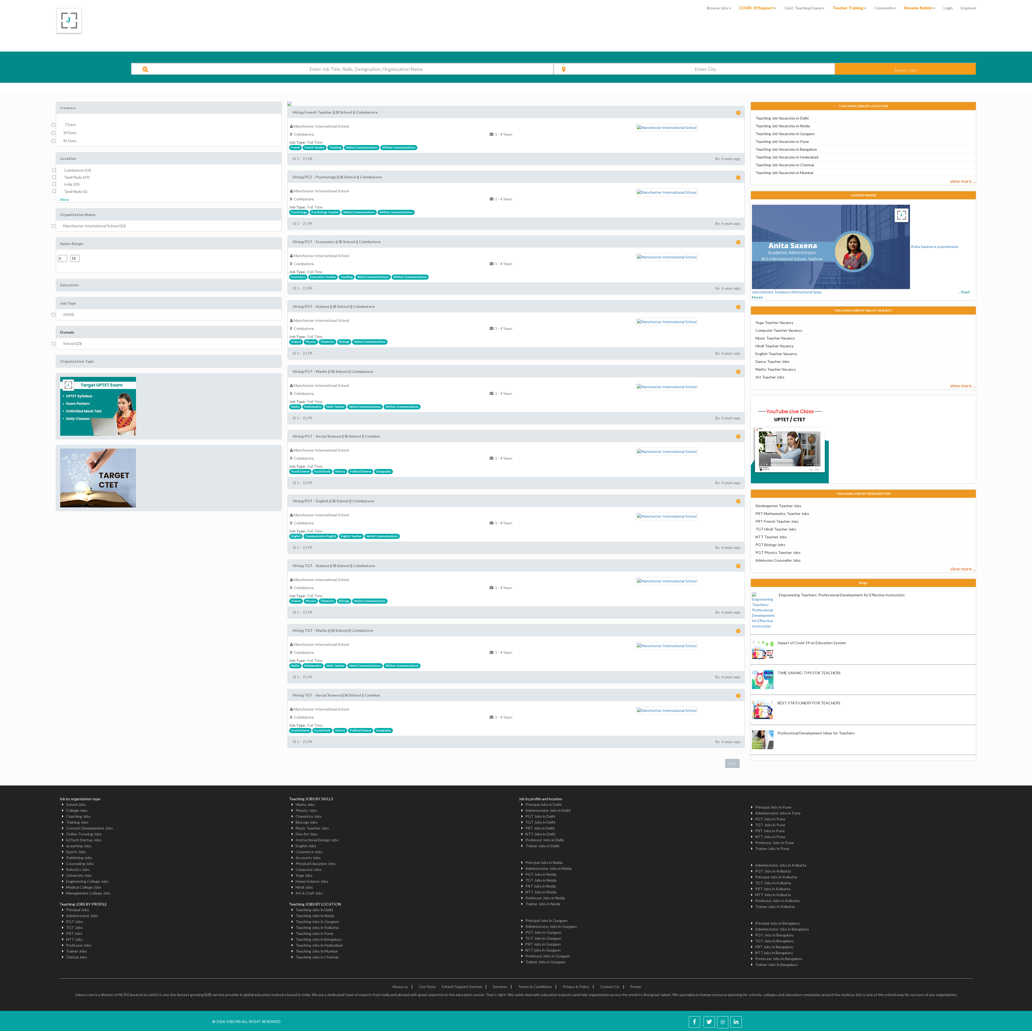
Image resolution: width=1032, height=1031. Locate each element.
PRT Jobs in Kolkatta (772, 888)
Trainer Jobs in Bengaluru (776, 964)
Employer (968, 8)
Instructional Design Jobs (317, 840)
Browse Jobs (717, 8)
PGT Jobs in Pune (770, 819)
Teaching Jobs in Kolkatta (317, 927)
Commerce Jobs (309, 851)
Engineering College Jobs (87, 881)
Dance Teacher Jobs (772, 361)
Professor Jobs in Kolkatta (777, 900)
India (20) (72, 184)
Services (500, 986)
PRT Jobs (74, 933)
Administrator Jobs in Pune (778, 813)
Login (948, 8)
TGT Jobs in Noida (540, 880)
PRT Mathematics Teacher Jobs (782, 513)
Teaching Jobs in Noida (315, 915)
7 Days (69, 124)
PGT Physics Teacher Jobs (778, 552)
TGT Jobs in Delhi (540, 822)
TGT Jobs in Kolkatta (773, 883)
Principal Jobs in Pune (773, 807)
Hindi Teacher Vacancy (774, 346)
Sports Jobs (76, 851)
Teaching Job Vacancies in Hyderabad (786, 157)
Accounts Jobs (308, 857)
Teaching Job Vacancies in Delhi (782, 118)
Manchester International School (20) (94, 225)
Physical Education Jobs (316, 863)
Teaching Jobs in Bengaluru (319, 939)
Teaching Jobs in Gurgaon (317, 921)
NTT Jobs (74, 939)
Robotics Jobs (78, 869)
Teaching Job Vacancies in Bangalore (786, 149)
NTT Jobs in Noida (540, 892)
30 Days (70, 132)
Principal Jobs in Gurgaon (546, 920)
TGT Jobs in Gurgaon (543, 938)
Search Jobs (905, 70)
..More (64, 199)
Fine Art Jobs (307, 834)
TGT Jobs (74, 927)
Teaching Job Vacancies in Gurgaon (785, 133)
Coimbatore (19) (77, 170)
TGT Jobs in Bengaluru (774, 941)
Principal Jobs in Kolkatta (776, 877)
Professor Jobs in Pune (774, 842)
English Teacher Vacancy (776, 353)
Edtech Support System (462, 986)
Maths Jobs (305, 804)
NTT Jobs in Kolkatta (773, 894)
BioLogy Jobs (307, 822)
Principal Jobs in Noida (543, 862)
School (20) (72, 343)
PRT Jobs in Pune (770, 830)
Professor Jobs (78, 945)
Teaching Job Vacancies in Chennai (784, 165)
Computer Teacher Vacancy (778, 330)
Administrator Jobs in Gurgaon (551, 926)
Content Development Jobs (89, 828)
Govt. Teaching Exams (803, 8)
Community (884, 8)
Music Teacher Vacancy (775, 338)
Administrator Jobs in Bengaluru (782, 929)
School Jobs (76, 804)
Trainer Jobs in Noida (542, 904)
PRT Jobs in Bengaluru (774, 947)
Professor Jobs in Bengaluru (778, 958)
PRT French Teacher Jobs (777, 521)
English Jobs (306, 845)
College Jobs (77, 810)
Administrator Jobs (82, 915)
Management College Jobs (88, 893)
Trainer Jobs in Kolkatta (775, 906)
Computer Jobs (308, 869)
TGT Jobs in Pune (770, 825)
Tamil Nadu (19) (76, 177)
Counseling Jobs (80, 863)
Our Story (427, 986)
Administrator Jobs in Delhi (548, 810)
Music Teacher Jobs (312, 828)
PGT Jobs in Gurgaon (543, 932)
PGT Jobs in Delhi (540, 816)
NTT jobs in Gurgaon (543, 950)
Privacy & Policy (576, 986)
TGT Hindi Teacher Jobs (775, 529)
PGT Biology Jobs (770, 544)
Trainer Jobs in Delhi (542, 845)
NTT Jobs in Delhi (540, 834)
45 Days (70, 140)
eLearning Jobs (78, 845)
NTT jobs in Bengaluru (774, 952)
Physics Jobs (306, 810)
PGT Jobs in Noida (540, 874)
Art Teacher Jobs (769, 377)
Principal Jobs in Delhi (543, 804)
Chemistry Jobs (309, 816)
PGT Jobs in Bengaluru (774, 935)
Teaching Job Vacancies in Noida (782, 126)
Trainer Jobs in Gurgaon (545, 962)
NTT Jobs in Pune (770, 836)
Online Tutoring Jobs (84, 834)
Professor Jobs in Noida (545, 898)
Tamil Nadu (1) (75, 191)
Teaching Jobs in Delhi (314, 909)
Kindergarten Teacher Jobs (778, 505)
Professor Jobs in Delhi (544, 840)
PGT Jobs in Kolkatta (773, 871)
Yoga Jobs (304, 875)
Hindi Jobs (304, 887)
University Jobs (79, 875)
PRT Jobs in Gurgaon (543, 944)
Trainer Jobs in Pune (772, 848)
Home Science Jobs (312, 881)
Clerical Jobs (76, 957)
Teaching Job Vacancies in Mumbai (784, 172)
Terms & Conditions (535, 986)
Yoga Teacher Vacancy (774, 322)
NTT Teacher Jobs (771, 537)
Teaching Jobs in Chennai (317, 957)
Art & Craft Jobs (309, 893)
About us (400, 986)
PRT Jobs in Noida (540, 886)
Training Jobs (77, 822)
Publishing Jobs (79, 857)
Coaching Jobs (78, 816)
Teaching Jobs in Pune (314, 933)
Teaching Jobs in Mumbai (317, 951)
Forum (635, 986)
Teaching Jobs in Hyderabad (319, 945)
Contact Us (609, 986)
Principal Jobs (77, 909)
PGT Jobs (74, 921)
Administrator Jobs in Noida (548, 868)
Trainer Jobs (76, 951)
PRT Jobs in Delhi (540, 828)
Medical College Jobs (83, 887)
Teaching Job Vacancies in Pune (782, 141)
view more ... (963, 181)
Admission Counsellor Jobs (778, 560)
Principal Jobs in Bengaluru (777, 923)
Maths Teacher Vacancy (775, 369)
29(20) (68, 314)
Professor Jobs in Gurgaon (547, 956)
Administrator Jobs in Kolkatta (780, 865)
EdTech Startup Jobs (83, 840)
